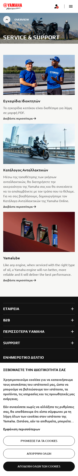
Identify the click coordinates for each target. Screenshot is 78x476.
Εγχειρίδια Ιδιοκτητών (21, 101)
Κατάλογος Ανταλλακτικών (25, 170)
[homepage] (12, 6)
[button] (71, 6)
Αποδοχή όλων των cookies (39, 466)
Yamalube (11, 258)
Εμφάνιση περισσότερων (21, 429)
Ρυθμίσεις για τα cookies (39, 441)
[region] (39, 419)
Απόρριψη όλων (39, 453)
